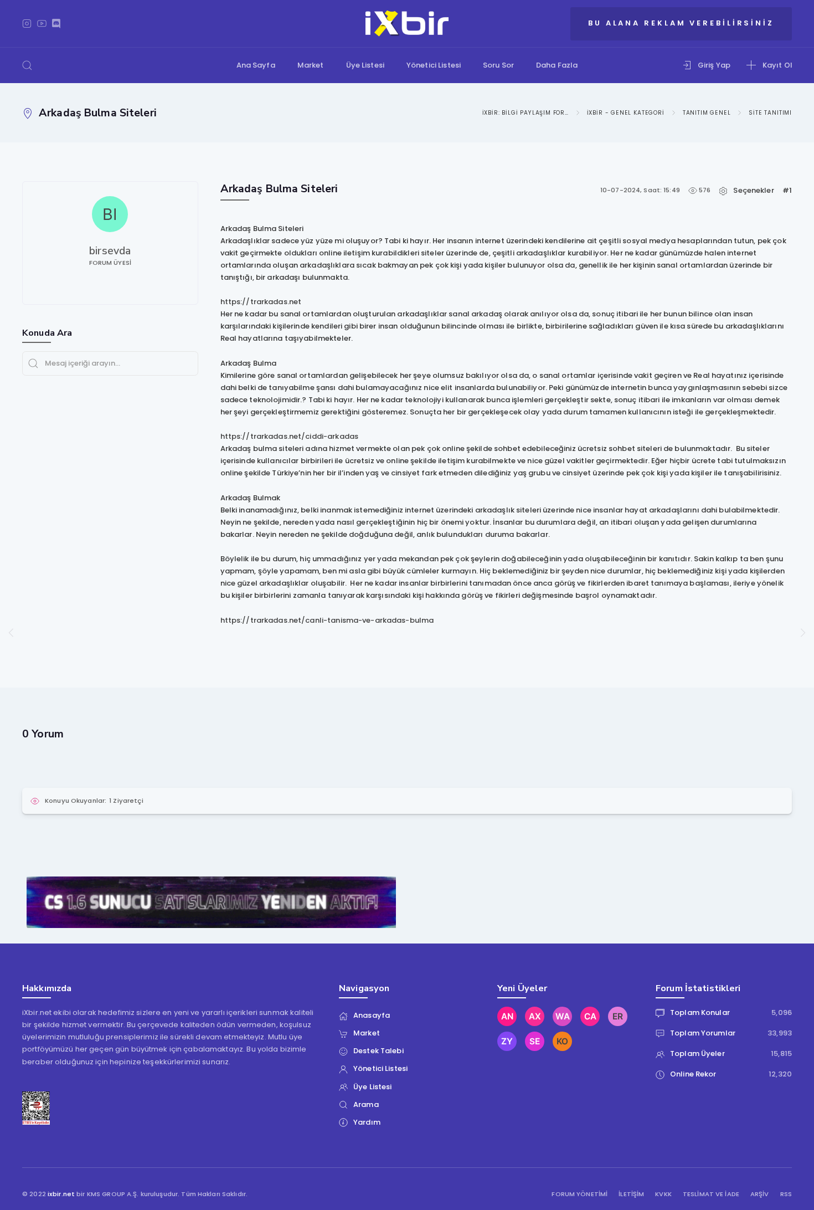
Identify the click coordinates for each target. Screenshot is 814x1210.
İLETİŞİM (631, 1194)
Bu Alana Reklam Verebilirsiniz (681, 23)
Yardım (366, 1122)
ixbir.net (61, 1194)
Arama (366, 1104)
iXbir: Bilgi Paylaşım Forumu (525, 113)
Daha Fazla (557, 65)
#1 (787, 190)
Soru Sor (498, 65)
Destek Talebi (378, 1050)
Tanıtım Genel (707, 113)
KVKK (663, 1194)
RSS (786, 1194)
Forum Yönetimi (579, 1194)
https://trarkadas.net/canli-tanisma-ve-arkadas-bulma (327, 620)
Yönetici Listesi (433, 65)
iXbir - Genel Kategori (625, 113)
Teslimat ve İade (711, 1194)
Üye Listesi (365, 65)
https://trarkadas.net (261, 301)
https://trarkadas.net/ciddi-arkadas (289, 436)
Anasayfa (371, 1015)
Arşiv (759, 1194)
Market (310, 65)
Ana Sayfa (255, 65)
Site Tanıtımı (770, 113)
